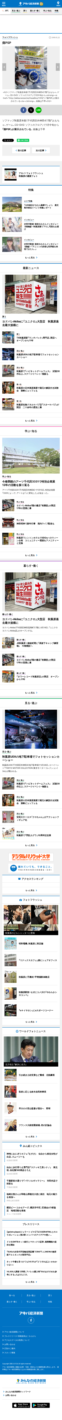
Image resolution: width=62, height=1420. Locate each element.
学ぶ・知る (47, 10)
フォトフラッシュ (10, 37)
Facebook (31, 1320)
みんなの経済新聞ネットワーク (31, 1381)
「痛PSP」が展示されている (16, 129)
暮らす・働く (35, 10)
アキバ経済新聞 (29, 4)
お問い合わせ (9, 1344)
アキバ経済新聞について (14, 1332)
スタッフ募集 (9, 1352)
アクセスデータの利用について (17, 1340)
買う (25, 10)
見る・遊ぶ (16, 10)
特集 (56, 10)
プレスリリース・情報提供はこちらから (20, 1336)
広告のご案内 (9, 1348)
